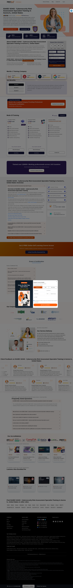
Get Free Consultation (45, 304)
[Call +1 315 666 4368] (71, 11)
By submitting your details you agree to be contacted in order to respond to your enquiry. (45, 301)
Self (45, 287)
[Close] (56, 281)
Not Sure (53, 287)
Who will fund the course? (38, 285)
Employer (38, 287)
